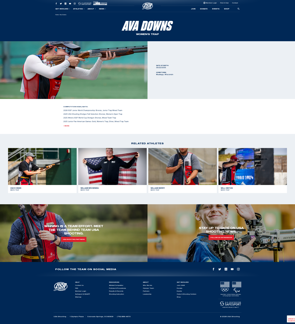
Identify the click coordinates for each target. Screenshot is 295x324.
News (101, 9)
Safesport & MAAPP (82, 294)
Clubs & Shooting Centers (186, 294)
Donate (204, 9)
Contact (235, 3)
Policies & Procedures (117, 288)
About (91, 9)
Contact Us (79, 285)
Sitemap (78, 297)
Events (215, 9)
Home (57, 14)
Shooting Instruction (116, 294)
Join (193, 9)
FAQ (76, 288)
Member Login (211, 3)
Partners (146, 291)
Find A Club (224, 3)
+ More (66, 126)
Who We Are (147, 285)
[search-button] (238, 9)
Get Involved (61, 9)
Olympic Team (148, 288)
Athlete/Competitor (116, 285)
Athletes (78, 9)
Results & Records (116, 291)
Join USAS (181, 285)
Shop (226, 9)
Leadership (147, 294)
